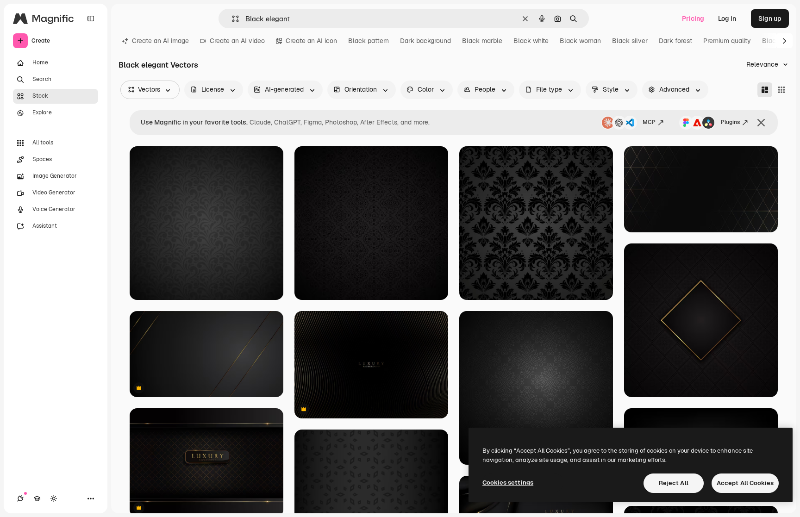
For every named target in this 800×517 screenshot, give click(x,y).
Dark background (425, 41)
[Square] (781, 89)
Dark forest (675, 41)
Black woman (580, 41)
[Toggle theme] (53, 498)
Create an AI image (160, 41)
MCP (649, 122)
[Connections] (20, 498)
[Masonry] (764, 89)
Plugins (730, 122)
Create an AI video (237, 41)
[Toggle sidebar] (90, 18)
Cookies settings (507, 482)
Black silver (630, 41)
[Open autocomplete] (231, 18)
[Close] (761, 122)
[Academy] (37, 498)
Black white (531, 41)
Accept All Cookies (745, 483)
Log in (727, 18)
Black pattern (368, 41)
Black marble (482, 41)
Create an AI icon (311, 41)
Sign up (769, 18)
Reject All (673, 483)
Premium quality (727, 41)
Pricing (693, 18)
